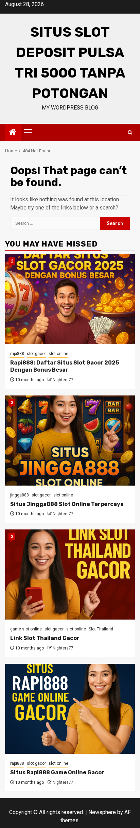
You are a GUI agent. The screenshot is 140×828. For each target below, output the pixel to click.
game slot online (26, 629)
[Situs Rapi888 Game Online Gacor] (70, 709)
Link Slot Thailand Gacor (45, 638)
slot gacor (36, 353)
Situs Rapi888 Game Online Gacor (57, 772)
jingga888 (19, 495)
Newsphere (102, 812)
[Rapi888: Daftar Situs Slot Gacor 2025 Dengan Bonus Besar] (70, 299)
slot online (58, 353)
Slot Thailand (101, 629)
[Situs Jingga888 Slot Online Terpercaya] (70, 440)
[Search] (130, 132)
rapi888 (17, 353)
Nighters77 (63, 379)
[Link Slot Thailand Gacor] (70, 574)
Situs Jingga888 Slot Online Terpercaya (67, 504)
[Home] (13, 132)
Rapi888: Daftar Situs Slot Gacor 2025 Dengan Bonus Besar (64, 366)
